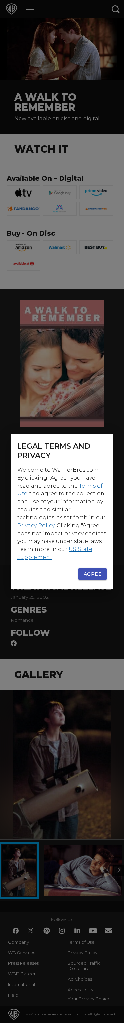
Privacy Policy (35, 525)
